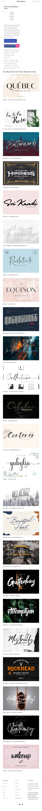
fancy (5, 63)
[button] (3, 1)
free (15, 63)
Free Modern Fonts (7, 57)
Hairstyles (5, 786)
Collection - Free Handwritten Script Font (13, 391)
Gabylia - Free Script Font (9, 479)
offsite (10, 68)
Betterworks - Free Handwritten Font (12, 158)
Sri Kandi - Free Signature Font (10, 216)
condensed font (10, 61)
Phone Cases (5, 798)
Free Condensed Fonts (14, 51)
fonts (13, 63)
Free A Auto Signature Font (10, 362)
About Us (17, 783)
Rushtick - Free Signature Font (10, 274)
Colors (4, 795)
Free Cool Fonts (6, 53)
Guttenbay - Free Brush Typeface (11, 595)
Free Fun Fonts (12, 55)
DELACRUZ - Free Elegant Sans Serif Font (13, 508)
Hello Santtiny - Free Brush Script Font (12, 712)
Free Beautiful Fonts (7, 51)
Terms (16, 792)
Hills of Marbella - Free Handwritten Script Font (15, 245)
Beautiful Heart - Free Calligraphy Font (13, 537)
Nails (4, 789)
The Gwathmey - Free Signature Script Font (14, 741)
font (7, 63)
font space (10, 63)
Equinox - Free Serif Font (9, 304)
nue (7, 68)
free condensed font (7, 65)
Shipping (17, 795)
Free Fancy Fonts (6, 55)
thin (13, 68)
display (17, 61)
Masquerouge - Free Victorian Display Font (14, 333)
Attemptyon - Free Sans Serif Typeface (13, 625)
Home (4, 792)
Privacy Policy (17, 789)
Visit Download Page (10, 40)
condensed (6, 61)
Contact (16, 786)
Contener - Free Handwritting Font (11, 449)
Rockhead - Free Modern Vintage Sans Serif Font (15, 683)
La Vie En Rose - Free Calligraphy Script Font (14, 129)
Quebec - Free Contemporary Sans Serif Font (14, 99)
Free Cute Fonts (12, 53)
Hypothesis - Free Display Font (11, 187)
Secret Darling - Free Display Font (11, 566)
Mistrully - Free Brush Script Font (11, 654)
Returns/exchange (18, 798)
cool (14, 61)
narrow (5, 68)
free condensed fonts (14, 65)
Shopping (5, 783)
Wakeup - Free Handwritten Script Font (13, 770)
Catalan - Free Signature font (10, 420)
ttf (15, 68)
